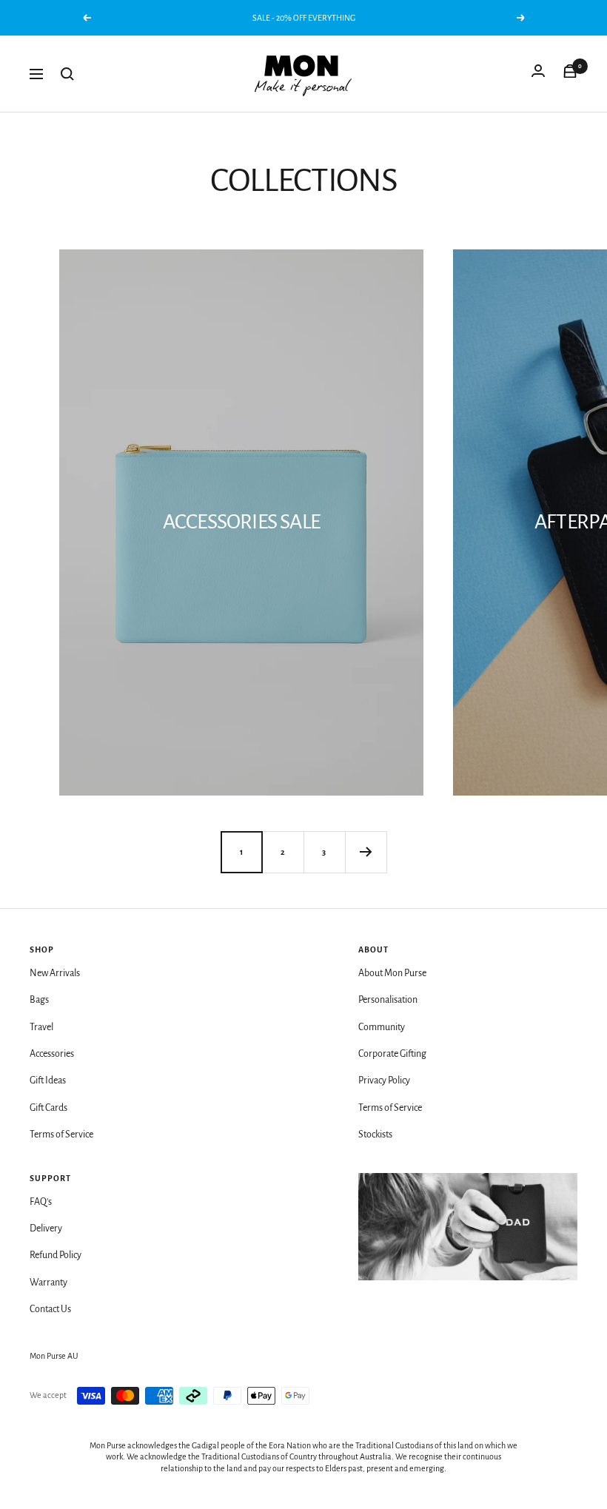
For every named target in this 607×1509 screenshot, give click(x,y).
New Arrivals (55, 973)
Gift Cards (48, 1108)
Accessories (52, 1054)
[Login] (538, 74)
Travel (41, 1027)
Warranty (48, 1282)
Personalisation (387, 1000)
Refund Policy (55, 1255)
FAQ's (41, 1202)
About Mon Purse (392, 973)
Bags (39, 1000)
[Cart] (570, 74)
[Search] (67, 74)
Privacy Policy (384, 1080)
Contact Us (50, 1309)
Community (381, 1027)
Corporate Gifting (392, 1054)
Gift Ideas (48, 1080)
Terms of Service (61, 1134)
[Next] (365, 852)
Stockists (375, 1134)
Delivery (46, 1228)
